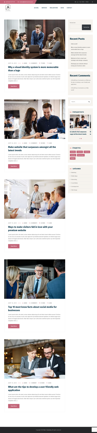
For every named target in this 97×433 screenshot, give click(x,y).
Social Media (79, 129)
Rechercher (73, 22)
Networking (74, 179)
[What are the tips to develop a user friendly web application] (34, 359)
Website (72, 158)
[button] (79, 138)
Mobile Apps (81, 155)
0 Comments (34, 63)
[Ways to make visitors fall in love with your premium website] (34, 199)
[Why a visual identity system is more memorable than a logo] (34, 39)
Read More (14, 86)
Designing (87, 151)
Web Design (74, 190)
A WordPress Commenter (77, 88)
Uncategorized (75, 186)
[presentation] (70, 138)
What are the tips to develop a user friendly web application (81, 82)
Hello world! (74, 44)
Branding (73, 151)
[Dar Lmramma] (8, 8)
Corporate (80, 151)
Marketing (73, 155)
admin (25, 63)
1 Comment (34, 382)
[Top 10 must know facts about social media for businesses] (34, 279)
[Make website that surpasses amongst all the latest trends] (34, 119)
